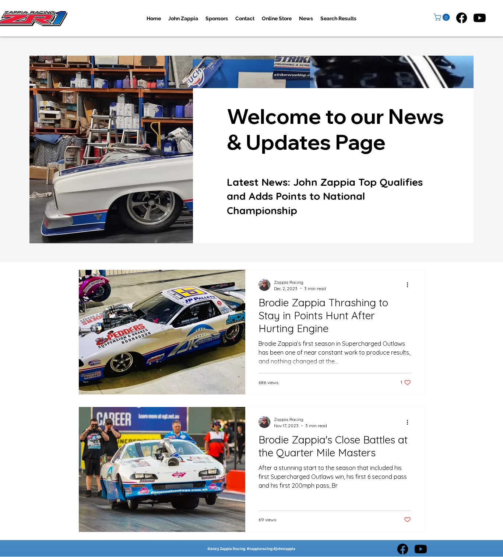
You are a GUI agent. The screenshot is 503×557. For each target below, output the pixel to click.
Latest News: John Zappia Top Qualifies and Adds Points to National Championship (325, 196)
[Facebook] (461, 18)
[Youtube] (479, 18)
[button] (442, 17)
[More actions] (409, 285)
